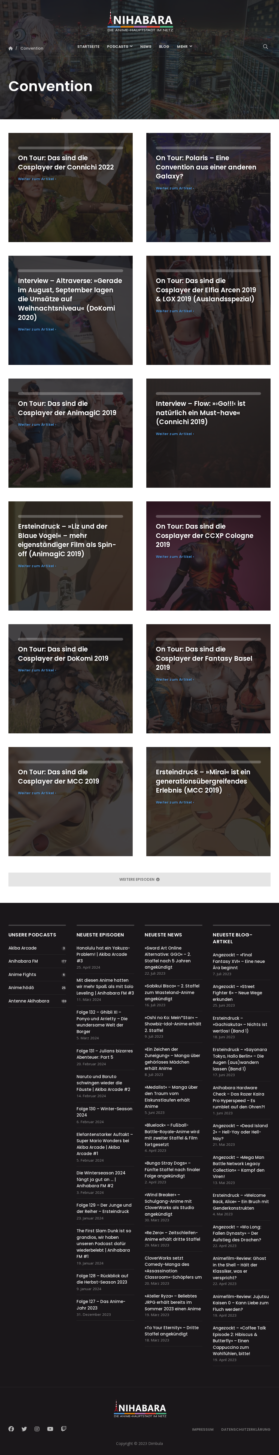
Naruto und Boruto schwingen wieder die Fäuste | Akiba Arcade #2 (103, 1083)
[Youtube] (50, 1429)
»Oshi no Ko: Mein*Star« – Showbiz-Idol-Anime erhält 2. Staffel (173, 1024)
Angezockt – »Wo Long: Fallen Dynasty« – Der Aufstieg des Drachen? (237, 1233)
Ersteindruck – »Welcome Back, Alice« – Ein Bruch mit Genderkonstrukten (241, 1201)
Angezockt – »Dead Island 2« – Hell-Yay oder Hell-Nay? (240, 1132)
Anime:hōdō (21, 987)
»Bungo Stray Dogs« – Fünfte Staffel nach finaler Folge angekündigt (172, 1169)
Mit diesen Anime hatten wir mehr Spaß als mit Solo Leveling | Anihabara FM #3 (105, 986)
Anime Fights (22, 974)
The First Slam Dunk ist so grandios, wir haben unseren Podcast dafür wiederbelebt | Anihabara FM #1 (104, 1243)
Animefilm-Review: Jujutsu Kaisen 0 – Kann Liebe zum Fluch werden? (241, 1303)
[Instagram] (37, 1429)
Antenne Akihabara (28, 1001)
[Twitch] (64, 1429)
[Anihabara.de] (139, 18)
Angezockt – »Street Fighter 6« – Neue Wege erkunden (237, 993)
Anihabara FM (23, 961)
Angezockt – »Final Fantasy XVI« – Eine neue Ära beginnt (239, 961)
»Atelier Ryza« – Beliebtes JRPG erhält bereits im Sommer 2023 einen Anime (173, 1302)
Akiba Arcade (22, 948)
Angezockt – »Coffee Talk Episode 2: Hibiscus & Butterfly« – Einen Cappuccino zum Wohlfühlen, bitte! (239, 1340)
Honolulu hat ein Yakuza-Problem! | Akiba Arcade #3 (103, 954)
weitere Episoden (137, 879)
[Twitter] (24, 1429)
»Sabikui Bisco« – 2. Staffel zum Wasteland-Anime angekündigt (172, 992)
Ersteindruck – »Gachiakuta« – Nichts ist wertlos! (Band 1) (240, 1024)
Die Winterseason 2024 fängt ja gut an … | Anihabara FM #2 (101, 1179)
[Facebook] (12, 1429)
